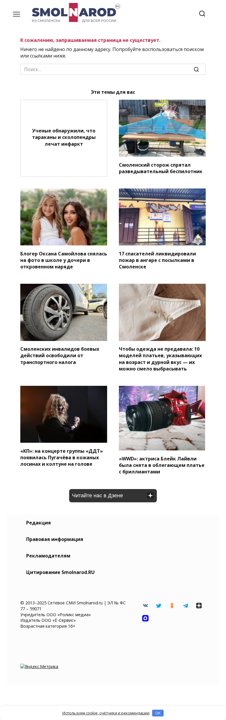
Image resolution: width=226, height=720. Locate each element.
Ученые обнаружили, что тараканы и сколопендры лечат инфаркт (64, 137)
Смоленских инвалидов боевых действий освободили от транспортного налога (59, 355)
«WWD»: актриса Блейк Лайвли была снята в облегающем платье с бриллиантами (162, 465)
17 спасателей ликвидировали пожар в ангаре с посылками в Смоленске (157, 260)
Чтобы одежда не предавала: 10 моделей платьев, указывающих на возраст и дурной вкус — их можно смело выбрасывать (160, 359)
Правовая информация (54, 539)
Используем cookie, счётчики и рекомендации (105, 713)
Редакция (38, 522)
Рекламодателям (48, 555)
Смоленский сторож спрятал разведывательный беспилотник (160, 167)
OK (158, 713)
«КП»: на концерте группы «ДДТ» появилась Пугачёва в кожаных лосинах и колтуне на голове (61, 457)
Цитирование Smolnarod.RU (60, 572)
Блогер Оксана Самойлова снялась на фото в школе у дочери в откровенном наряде (63, 260)
